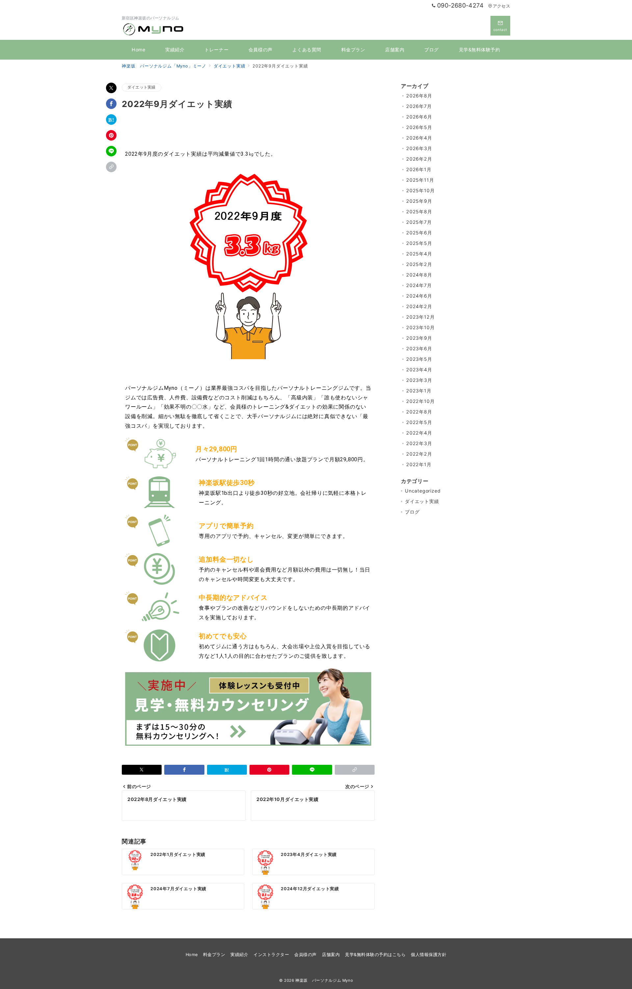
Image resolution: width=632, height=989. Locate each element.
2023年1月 (419, 390)
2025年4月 (419, 253)
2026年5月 (419, 127)
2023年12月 (420, 317)
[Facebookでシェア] (111, 103)
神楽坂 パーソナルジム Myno (324, 980)
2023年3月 (419, 380)
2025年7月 (419, 222)
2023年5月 (419, 359)
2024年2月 (419, 306)
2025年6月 (419, 232)
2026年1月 (419, 169)
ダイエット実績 (141, 87)
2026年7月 (419, 106)
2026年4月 (419, 138)
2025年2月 (419, 264)
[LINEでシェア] (111, 151)
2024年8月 (419, 275)
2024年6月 (419, 296)
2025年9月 (419, 201)
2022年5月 (419, 422)
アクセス (501, 6)
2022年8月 (419, 411)
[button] (111, 167)
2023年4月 (419, 369)
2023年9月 (419, 338)
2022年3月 (419, 443)
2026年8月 (419, 95)
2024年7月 (419, 285)
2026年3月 (419, 148)
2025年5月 (419, 243)
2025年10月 (420, 190)
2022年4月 (419, 433)
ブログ (412, 512)
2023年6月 (419, 348)
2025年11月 (420, 180)
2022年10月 (420, 401)
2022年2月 (419, 454)
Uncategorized (422, 491)
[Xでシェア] (111, 88)
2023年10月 (420, 327)
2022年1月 (419, 464)
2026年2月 (419, 159)
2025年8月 (419, 211)
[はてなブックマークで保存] (111, 119)
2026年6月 (419, 117)
